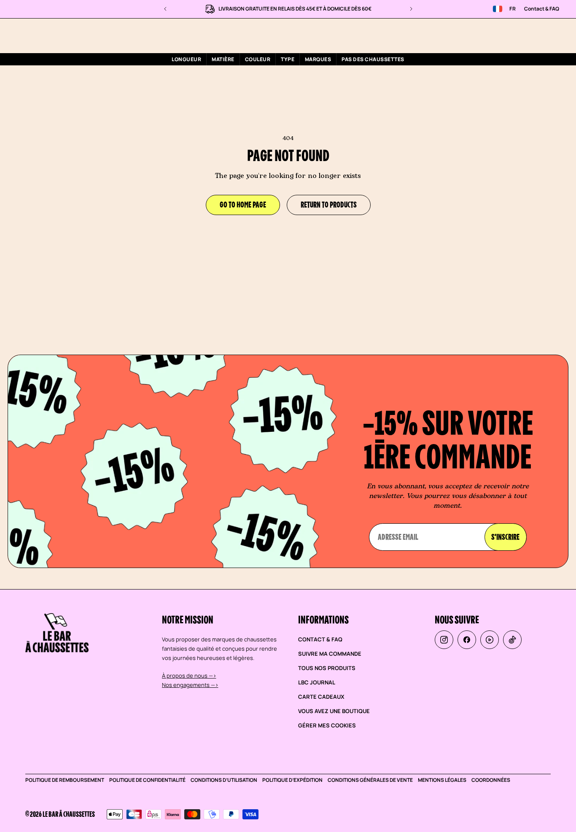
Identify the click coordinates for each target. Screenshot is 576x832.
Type (287, 59)
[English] (498, 9)
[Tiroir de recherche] (512, 36)
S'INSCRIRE (505, 537)
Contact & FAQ (541, 8)
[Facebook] (467, 639)
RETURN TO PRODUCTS (329, 204)
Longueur (186, 59)
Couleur (257, 59)
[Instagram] (444, 639)
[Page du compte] (532, 35)
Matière (223, 59)
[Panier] (553, 35)
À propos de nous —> (189, 675)
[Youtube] (489, 639)
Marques (318, 59)
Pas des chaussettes (373, 59)
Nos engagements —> (190, 685)
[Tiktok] (512, 639)
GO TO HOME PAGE (243, 204)
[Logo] (59, 35)
